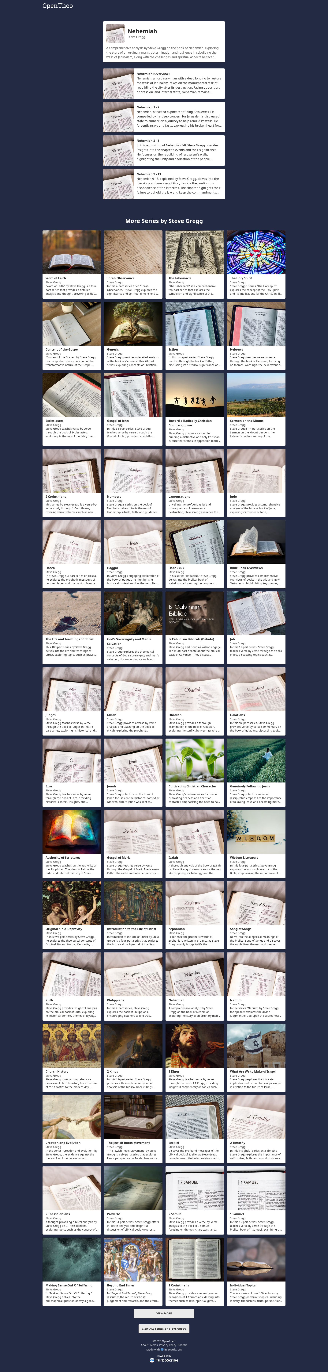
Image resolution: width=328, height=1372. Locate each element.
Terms (154, 1345)
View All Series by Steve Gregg (164, 1328)
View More (164, 1313)
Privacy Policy (167, 1345)
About (144, 1345)
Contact (182, 1345)
